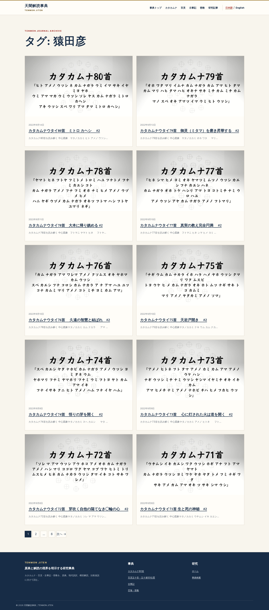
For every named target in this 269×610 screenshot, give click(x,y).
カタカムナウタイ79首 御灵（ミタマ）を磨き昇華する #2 (189, 131)
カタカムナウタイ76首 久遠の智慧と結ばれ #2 (69, 320)
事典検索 (196, 577)
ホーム (195, 571)
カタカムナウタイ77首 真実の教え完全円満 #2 (181, 225)
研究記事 (213, 7)
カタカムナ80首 (136, 571)
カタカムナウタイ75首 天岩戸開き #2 (173, 320)
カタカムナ (171, 7)
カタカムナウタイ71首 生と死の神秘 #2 (173, 509)
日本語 (229, 7)
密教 (202, 7)
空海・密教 (133, 590)
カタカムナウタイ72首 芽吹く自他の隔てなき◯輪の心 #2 (78, 509)
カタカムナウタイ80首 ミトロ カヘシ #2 (64, 131)
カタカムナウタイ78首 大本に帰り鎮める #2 (66, 225)
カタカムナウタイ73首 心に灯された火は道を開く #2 (186, 414)
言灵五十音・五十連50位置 (141, 577)
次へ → (61, 534)
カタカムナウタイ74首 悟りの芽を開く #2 (66, 414)
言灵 (183, 7)
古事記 (192, 7)
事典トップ (156, 7)
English (240, 7)
